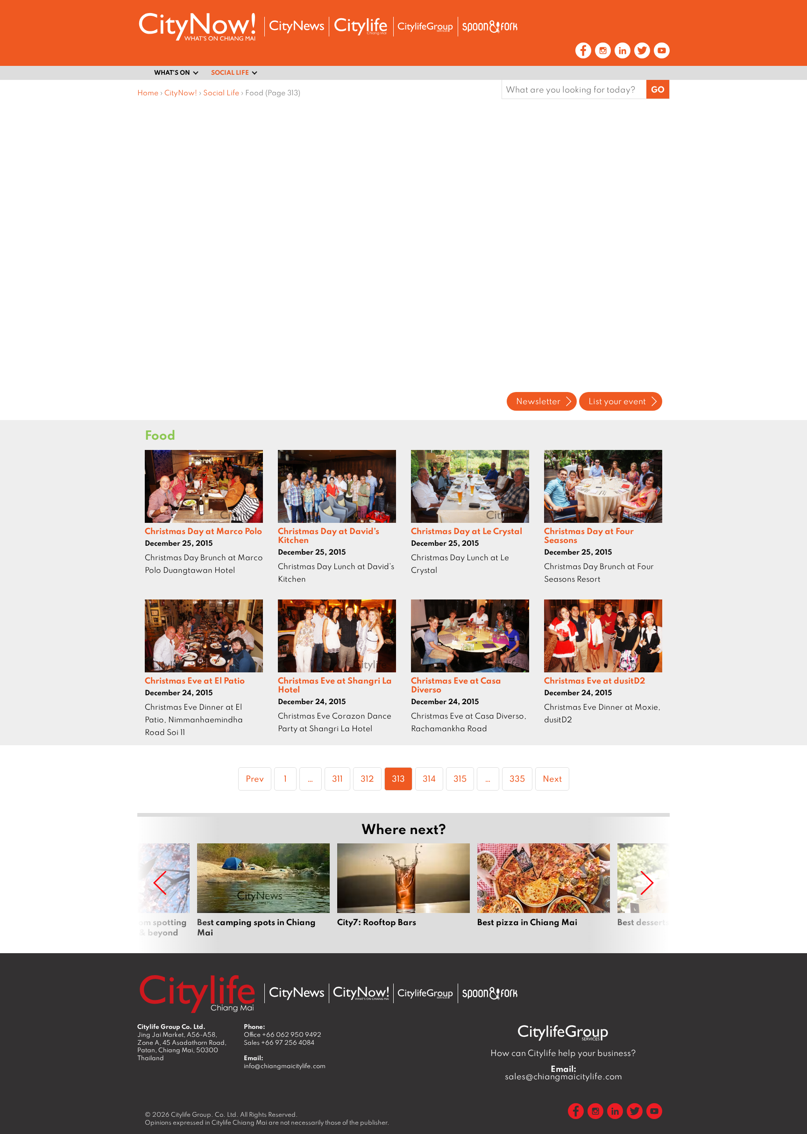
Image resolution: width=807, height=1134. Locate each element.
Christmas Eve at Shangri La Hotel (335, 685)
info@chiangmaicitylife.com (285, 1066)
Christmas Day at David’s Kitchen (328, 535)
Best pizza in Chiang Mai (543, 890)
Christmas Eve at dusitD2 (594, 680)
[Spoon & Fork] (489, 27)
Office (282, 1034)
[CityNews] (296, 27)
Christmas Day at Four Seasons (589, 535)
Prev (255, 778)
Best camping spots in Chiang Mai (263, 890)
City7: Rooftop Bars (403, 890)
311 (341, 778)
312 (370, 778)
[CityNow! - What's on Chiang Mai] (197, 27)
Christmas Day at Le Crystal (466, 530)
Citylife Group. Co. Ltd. (205, 1114)
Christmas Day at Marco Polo (203, 530)
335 (519, 778)
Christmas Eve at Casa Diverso (456, 685)
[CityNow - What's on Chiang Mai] (361, 993)
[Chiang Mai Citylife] (361, 26)
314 (432, 778)
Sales (279, 1042)
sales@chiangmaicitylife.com (563, 1072)
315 (463, 778)
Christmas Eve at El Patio (195, 680)
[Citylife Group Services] (425, 27)
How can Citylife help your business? (563, 1053)
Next (552, 778)
